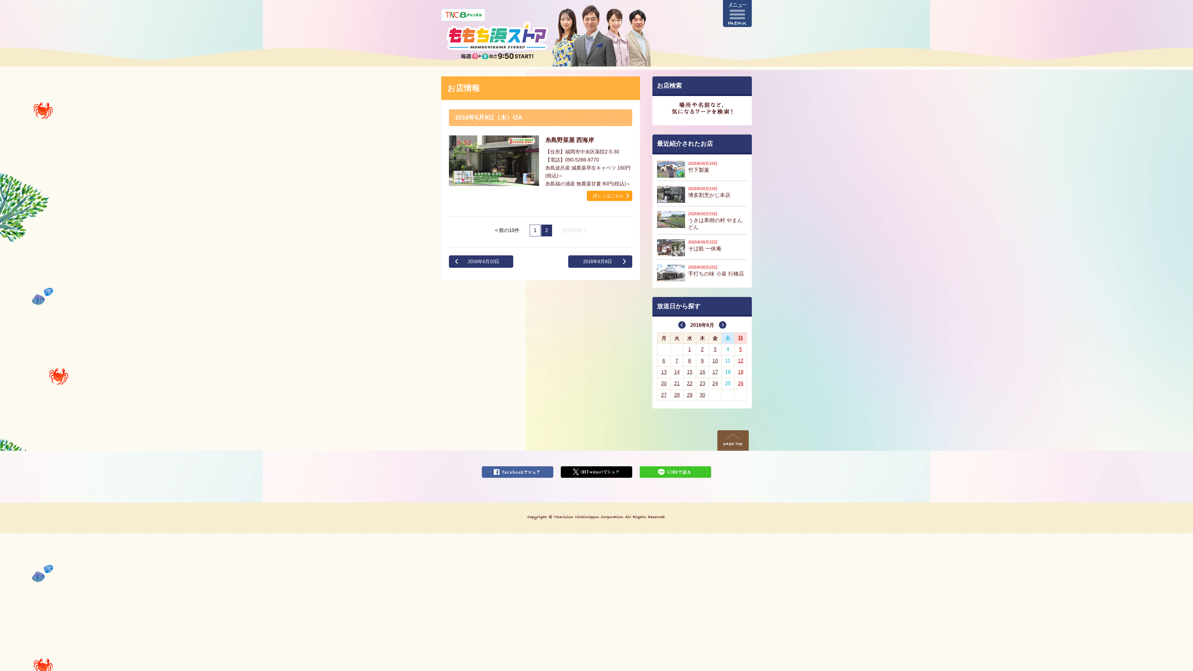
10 (715, 360)
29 (689, 395)
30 (702, 395)
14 (677, 372)
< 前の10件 (507, 230)
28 (677, 395)
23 (702, 383)
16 (702, 372)
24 (715, 383)
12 (740, 360)
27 (664, 395)
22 (689, 383)
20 (664, 383)
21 (677, 383)
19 (740, 372)
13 (664, 372)
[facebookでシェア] (517, 470)
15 (689, 372)
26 (740, 383)
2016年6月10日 (483, 261)
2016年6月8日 (597, 261)
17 (715, 372)
